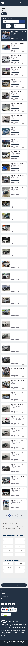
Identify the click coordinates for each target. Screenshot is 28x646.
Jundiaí (9, 632)
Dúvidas (3, 593)
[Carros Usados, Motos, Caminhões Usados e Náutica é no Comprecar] (7, 3)
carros (10, 642)
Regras (3, 599)
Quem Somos (4, 590)
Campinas (3, 632)
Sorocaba (23, 630)
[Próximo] (21, 515)
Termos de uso (4, 596)
